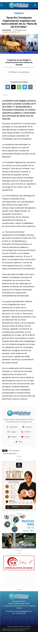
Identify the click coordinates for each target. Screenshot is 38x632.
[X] (27, 618)
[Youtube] (32, 618)
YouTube (27, 437)
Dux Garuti (6, 30)
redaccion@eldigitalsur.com (23, 611)
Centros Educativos (14, 450)
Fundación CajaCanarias (9, 453)
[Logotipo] (19, 5)
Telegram (14, 437)
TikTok (20, 442)
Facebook (28, 427)
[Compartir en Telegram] (24, 87)
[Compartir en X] (13, 87)
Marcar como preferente (20, 72)
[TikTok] (22, 618)
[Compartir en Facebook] (7, 87)
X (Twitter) (27, 432)
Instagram (13, 432)
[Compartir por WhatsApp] (19, 87)
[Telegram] (16, 618)
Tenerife (19, 13)
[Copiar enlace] (30, 87)
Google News (13, 427)
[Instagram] (11, 618)
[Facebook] (5, 618)
